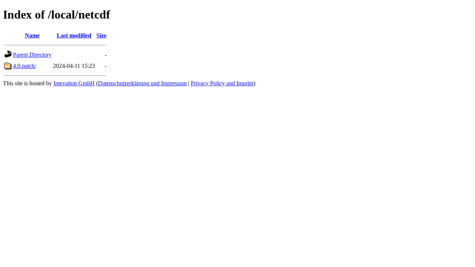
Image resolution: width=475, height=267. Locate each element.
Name (32, 35)
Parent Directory (32, 55)
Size (101, 35)
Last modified (74, 35)
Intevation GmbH (74, 83)
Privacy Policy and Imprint (222, 83)
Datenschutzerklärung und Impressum (142, 83)
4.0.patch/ (24, 66)
